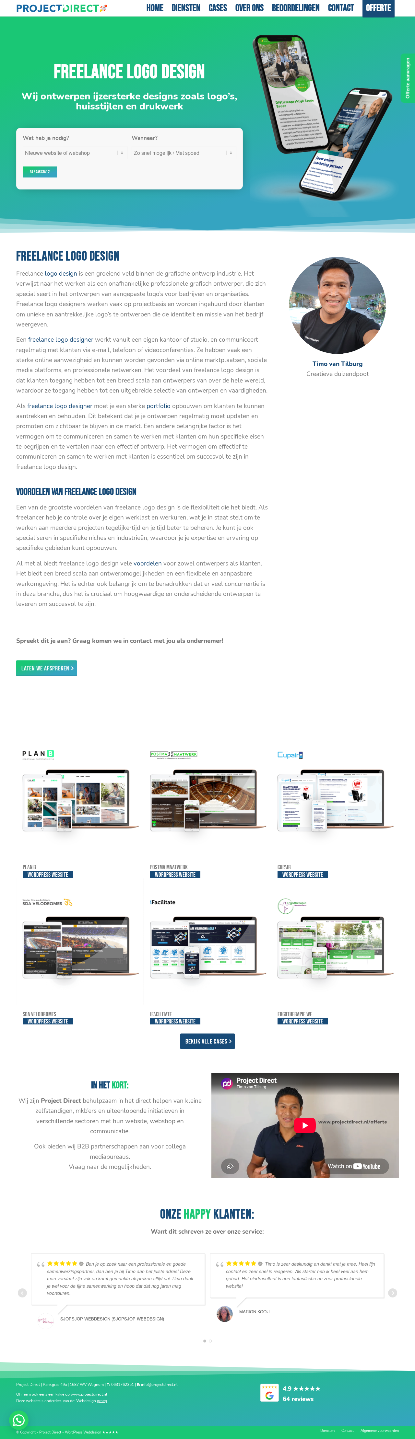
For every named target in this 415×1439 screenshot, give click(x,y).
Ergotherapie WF (295, 1014)
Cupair (284, 867)
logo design (61, 273)
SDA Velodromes (39, 1014)
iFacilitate (161, 1014)
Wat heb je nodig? (46, 138)
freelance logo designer (60, 340)
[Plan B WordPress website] (80, 794)
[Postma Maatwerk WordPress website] (207, 794)
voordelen (148, 563)
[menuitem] (155, 8)
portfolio (159, 406)
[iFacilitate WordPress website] (207, 941)
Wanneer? (145, 138)
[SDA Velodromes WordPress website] (80, 941)
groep (102, 1400)
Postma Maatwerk (169, 867)
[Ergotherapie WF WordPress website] (334, 941)
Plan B (29, 867)
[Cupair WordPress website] (334, 794)
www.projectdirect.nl (89, 1394)
